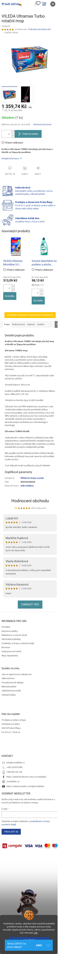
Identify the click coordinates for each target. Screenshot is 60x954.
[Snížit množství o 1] (13, 136)
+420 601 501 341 (14, 772)
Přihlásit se (11, 831)
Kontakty (6, 627)
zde (35, 932)
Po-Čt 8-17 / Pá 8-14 (11, 732)
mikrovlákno (27, 485)
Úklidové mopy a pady (32, 478)
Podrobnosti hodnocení (39, 29)
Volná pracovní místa (11, 651)
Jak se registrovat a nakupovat (16, 674)
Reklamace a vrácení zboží (14, 635)
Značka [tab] (40, 324)
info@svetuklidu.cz (15, 762)
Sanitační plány (9, 695)
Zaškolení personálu (11, 690)
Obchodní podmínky (11, 639)
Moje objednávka (10, 655)
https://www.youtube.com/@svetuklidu (25, 786)
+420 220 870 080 (14, 767)
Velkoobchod (8, 678)
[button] (13, 286)
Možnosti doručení (42, 124)
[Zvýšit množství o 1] (13, 132)
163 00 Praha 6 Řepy (11, 728)
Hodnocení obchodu (30, 500)
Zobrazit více (30, 604)
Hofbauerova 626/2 (11, 724)
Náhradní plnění (9, 686)
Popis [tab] (7, 324)
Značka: (11, 32)
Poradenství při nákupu (13, 682)
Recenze (6, 647)
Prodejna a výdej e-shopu (14, 720)
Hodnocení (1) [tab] (18, 324)
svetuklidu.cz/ (13, 781)
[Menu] (53, 4)
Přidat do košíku (30, 134)
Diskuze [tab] (31, 324)
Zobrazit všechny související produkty (30, 315)
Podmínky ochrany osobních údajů (18, 643)
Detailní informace (10, 158)
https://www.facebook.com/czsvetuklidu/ (26, 776)
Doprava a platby (10, 631)
